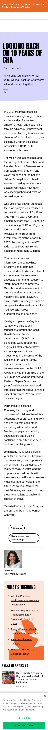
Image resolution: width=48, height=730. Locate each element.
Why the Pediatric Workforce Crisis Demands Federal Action (25, 600)
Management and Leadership (20, 538)
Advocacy (16, 528)
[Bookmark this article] (5, 92)
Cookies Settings (24, 717)
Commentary (12, 68)
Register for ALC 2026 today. (16, 7)
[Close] (45, 696)
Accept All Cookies (24, 725)
